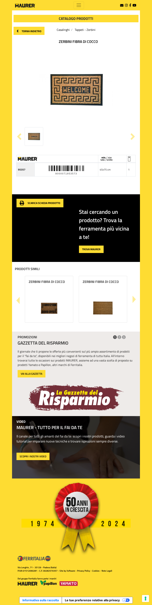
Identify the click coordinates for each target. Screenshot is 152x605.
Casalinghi (63, 29)
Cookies (96, 570)
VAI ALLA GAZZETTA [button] (31, 374)
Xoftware (71, 570)
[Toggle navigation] (79, 5)
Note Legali (107, 570)
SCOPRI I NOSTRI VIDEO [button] (33, 456)
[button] (29, 31)
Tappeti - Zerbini (85, 29)
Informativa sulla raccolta (40, 600)
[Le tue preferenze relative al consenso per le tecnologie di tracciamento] (145, 598)
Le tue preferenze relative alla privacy (92, 600)
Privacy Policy (83, 570)
